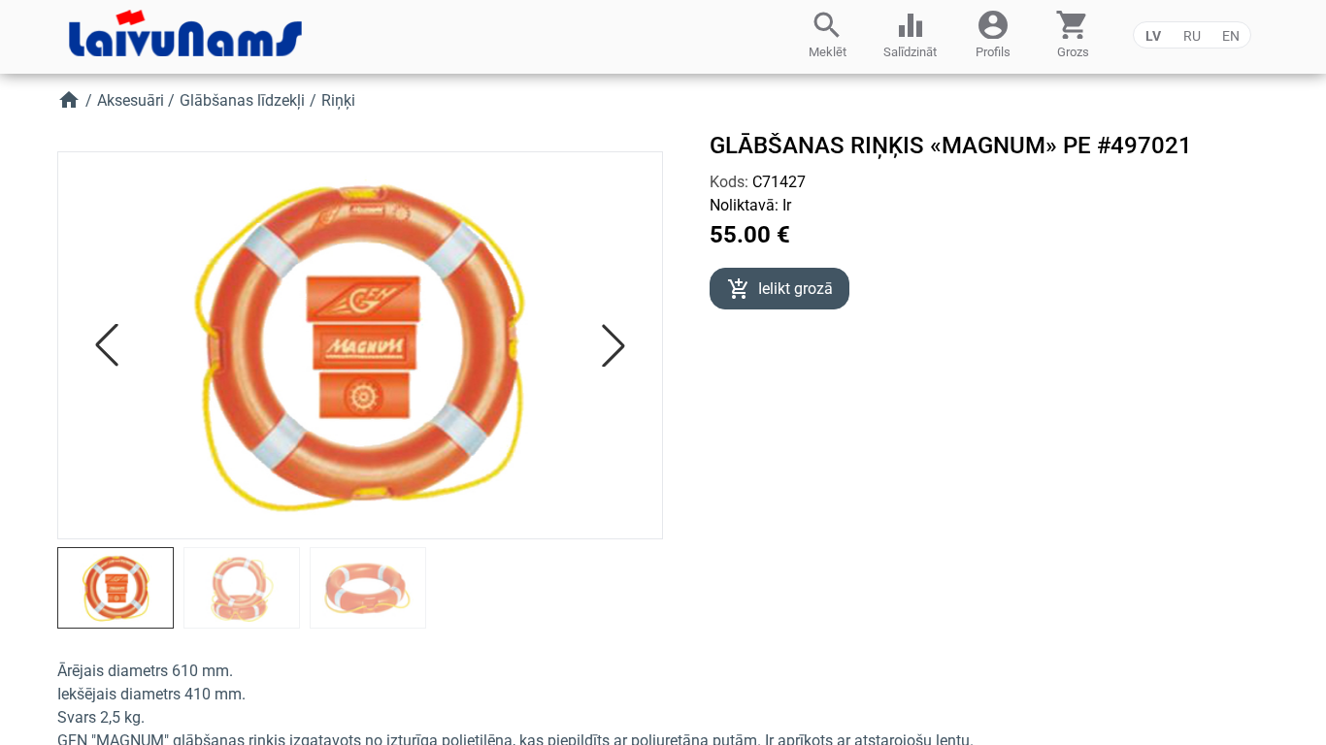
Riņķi (338, 100)
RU (1192, 36)
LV (1153, 36)
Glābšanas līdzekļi (242, 100)
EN (1231, 36)
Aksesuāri (130, 100)
